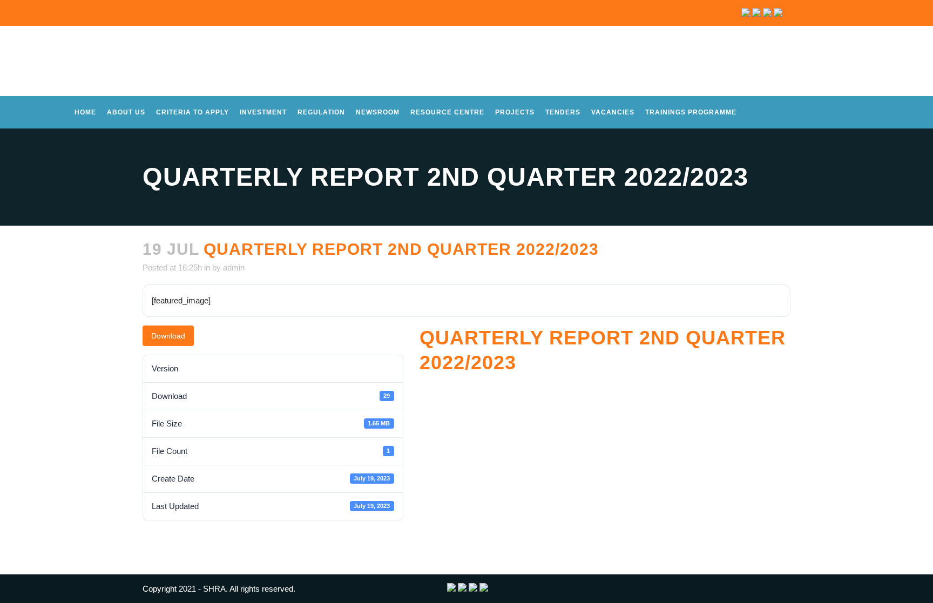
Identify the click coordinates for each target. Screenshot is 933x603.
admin (234, 267)
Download (168, 335)
